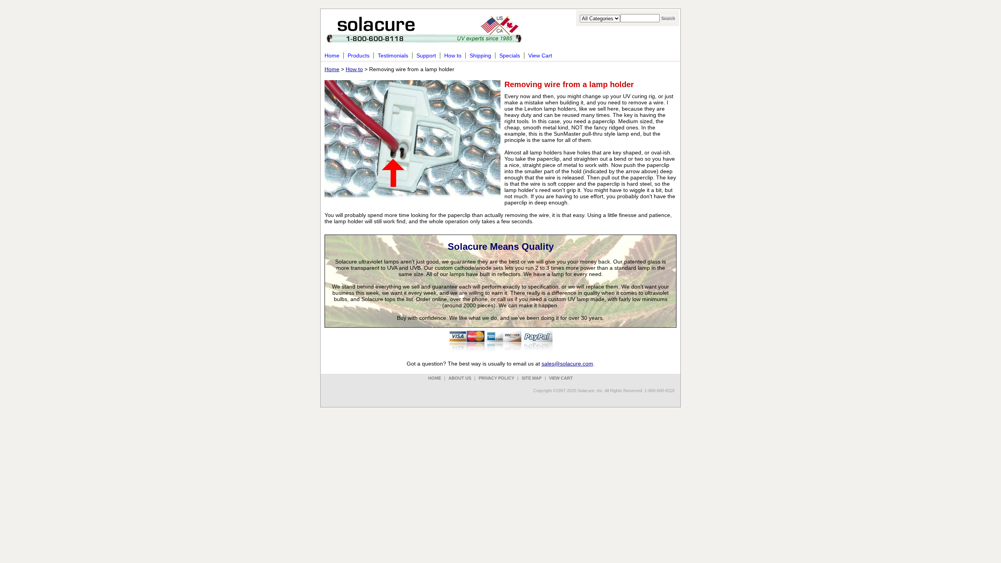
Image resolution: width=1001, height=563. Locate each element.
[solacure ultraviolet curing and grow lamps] (424, 38)
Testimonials (393, 55)
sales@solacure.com (567, 363)
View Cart (540, 55)
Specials (509, 55)
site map (532, 378)
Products (359, 55)
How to (452, 55)
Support (426, 55)
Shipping (480, 55)
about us (459, 378)
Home (332, 55)
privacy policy (496, 378)
